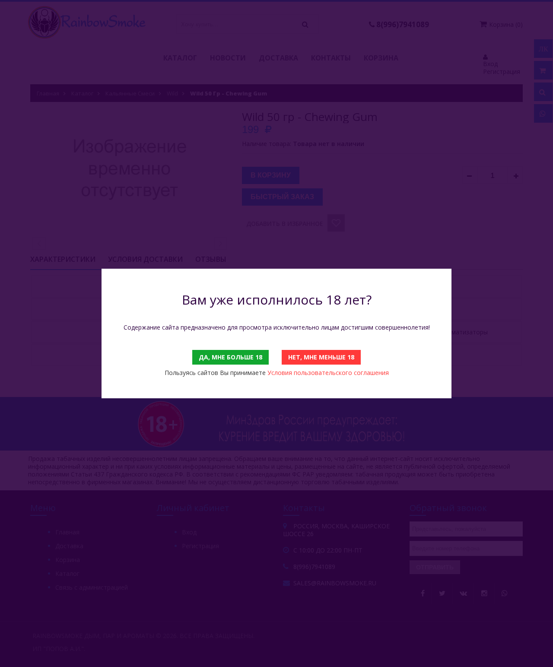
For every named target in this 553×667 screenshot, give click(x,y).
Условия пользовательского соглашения (328, 372)
